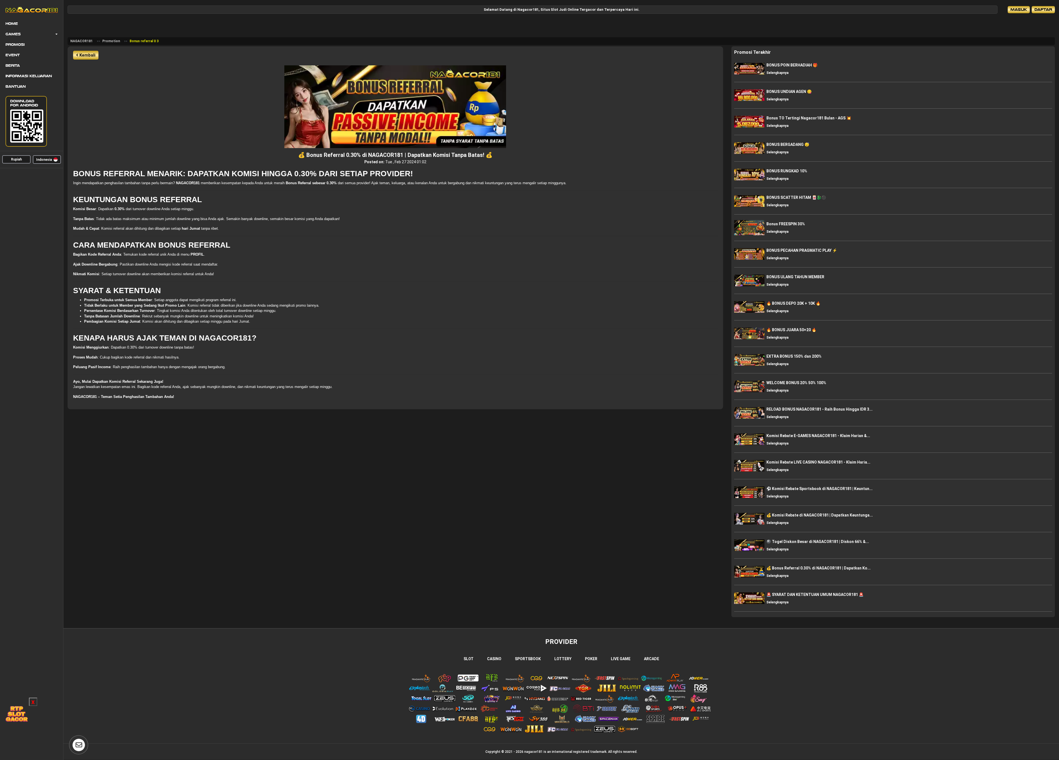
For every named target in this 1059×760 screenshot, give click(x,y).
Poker (591, 659)
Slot (469, 659)
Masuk (1018, 9)
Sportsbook (528, 659)
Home (12, 24)
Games (13, 34)
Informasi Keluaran (29, 76)
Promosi (15, 45)
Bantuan (16, 87)
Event (13, 55)
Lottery (562, 659)
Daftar (1043, 9)
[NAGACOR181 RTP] (16, 713)
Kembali (86, 55)
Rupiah (16, 159)
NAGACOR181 (81, 41)
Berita (13, 66)
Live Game (620, 659)
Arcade (651, 659)
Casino (494, 659)
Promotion (111, 41)
